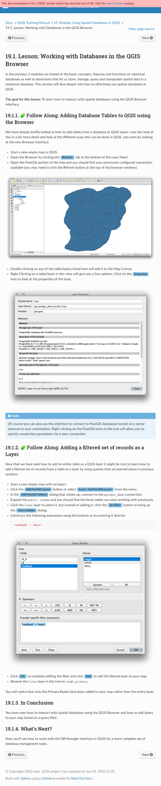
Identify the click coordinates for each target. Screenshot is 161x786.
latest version (114, 3)
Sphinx (26, 778)
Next (146, 38)
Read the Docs (81, 778)
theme (47, 778)
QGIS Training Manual (33, 23)
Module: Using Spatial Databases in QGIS (87, 23)
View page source (142, 29)
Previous (18, 38)
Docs (9, 23)
